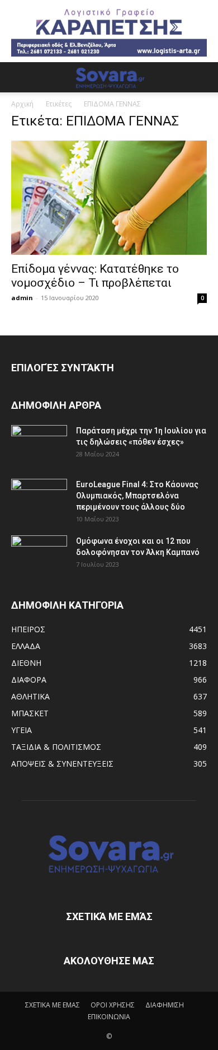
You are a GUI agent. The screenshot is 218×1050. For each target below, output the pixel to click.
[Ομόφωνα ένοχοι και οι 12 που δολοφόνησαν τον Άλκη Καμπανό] (39, 555)
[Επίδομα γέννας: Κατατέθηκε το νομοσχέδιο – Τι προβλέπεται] (109, 198)
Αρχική (22, 104)
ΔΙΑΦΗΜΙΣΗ (164, 1005)
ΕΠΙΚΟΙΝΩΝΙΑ (109, 1016)
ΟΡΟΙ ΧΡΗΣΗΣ (113, 1005)
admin (22, 297)
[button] (19, 77)
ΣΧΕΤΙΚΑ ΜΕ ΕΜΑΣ (52, 1005)
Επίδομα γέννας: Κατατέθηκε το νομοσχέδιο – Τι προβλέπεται (95, 276)
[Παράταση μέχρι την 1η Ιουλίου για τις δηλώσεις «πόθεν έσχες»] (39, 444)
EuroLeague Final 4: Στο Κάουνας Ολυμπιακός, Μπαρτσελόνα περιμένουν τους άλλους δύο (137, 495)
